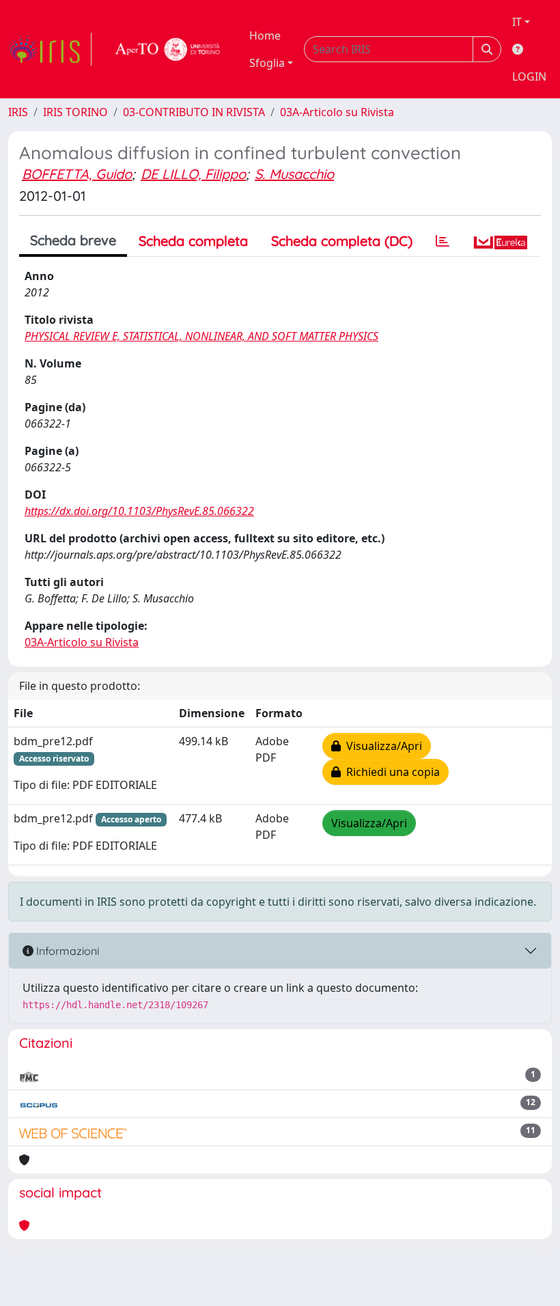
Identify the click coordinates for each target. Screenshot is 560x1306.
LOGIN (529, 76)
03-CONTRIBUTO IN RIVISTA (194, 112)
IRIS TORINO (75, 112)
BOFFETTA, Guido (77, 173)
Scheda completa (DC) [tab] (341, 240)
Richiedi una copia (390, 771)
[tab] (442, 241)
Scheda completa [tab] (193, 240)
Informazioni (66, 951)
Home (265, 35)
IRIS (18, 112)
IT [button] (517, 21)
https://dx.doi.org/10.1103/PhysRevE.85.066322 (139, 510)
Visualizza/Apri (381, 745)
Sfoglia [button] (267, 62)
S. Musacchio (294, 173)
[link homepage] (50, 49)
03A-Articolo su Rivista (337, 112)
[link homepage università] (168, 49)
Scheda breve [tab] (73, 240)
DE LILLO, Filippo (193, 173)
